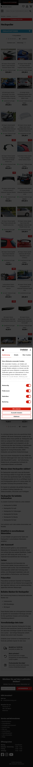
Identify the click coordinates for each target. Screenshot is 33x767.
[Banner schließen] (30, 350)
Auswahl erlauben (16, 412)
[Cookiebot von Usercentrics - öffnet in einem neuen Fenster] (21, 350)
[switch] (28, 390)
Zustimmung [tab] (6, 355)
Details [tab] (16, 355)
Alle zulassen (16, 409)
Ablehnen (16, 416)
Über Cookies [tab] (27, 355)
